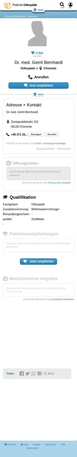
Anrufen (51, 134)
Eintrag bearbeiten (46, 149)
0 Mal (39, 53)
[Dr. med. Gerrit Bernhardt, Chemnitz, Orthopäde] (37, 34)
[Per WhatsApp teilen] (34, 374)
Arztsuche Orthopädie (14, 16)
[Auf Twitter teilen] (28, 374)
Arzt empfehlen (41, 85)
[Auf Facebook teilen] (22, 374)
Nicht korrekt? (64, 149)
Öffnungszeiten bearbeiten (59, 183)
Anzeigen (36, 134)
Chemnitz (32, 16)
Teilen (10, 373)
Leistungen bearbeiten (63, 299)
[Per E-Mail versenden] (40, 374)
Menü (41, 9)
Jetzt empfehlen (41, 261)
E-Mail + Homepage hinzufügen (50, 143)
